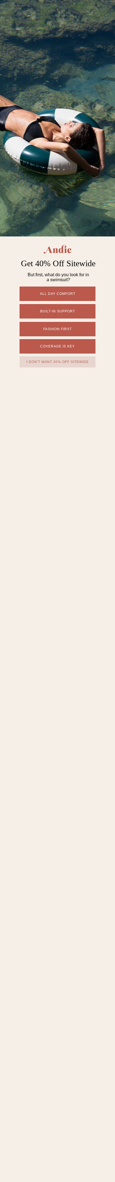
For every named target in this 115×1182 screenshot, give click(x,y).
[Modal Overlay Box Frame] (57, 591)
